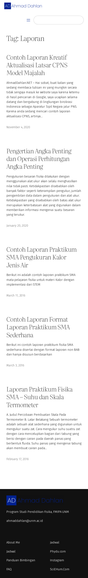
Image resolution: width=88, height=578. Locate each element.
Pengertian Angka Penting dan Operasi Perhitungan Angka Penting (38, 158)
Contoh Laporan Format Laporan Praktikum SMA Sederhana (38, 326)
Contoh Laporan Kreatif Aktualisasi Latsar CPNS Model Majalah (36, 64)
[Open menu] (28, 20)
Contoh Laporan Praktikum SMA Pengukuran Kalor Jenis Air (41, 256)
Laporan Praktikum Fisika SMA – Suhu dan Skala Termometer (39, 396)
